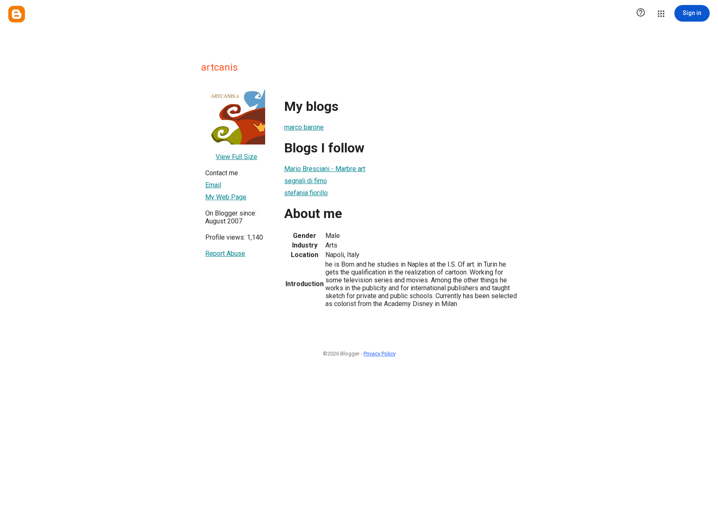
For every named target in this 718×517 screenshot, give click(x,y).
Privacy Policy (380, 353)
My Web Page (225, 197)
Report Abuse (225, 253)
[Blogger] (16, 14)
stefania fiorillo (306, 193)
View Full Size (236, 157)
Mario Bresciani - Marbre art (324, 169)
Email (213, 185)
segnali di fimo (305, 181)
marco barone (304, 127)
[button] (641, 13)
